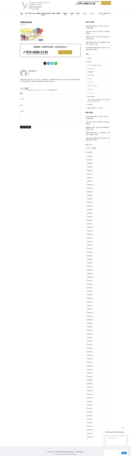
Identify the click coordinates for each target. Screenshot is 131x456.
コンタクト (84, 14)
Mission (78, 14)
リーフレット (92, 14)
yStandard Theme (58, 454)
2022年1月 (90, 351)
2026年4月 (90, 170)
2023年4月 (90, 298)
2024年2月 (90, 263)
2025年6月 (90, 206)
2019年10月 (90, 398)
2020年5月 (90, 376)
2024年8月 (90, 241)
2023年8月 (90, 284)
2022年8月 (90, 327)
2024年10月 (90, 234)
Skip (119, 453)
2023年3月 (90, 302)
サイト (21, 105)
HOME (21, 14)
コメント (22, 111)
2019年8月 (90, 405)
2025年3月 (90, 216)
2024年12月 (90, 227)
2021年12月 (90, 355)
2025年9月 (90, 195)
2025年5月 (90, 209)
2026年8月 (90, 156)
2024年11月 (90, 231)
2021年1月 (90, 362)
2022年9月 (90, 323)
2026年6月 (90, 163)
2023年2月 (90, 305)
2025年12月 (90, 184)
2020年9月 (90, 373)
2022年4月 (90, 341)
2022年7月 (90, 330)
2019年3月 (90, 419)
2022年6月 (90, 334)
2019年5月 (90, 415)
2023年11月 (90, 273)
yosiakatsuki (65, 454)
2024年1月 (90, 266)
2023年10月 (90, 277)
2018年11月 (90, 433)
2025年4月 (90, 213)
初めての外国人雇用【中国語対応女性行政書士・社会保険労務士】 (67, 452)
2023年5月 (90, 295)
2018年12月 (90, 430)
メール (22, 99)
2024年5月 (90, 252)
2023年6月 (90, 291)
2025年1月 (90, 223)
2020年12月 (90, 366)
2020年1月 (90, 390)
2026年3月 (90, 174)
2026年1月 (90, 181)
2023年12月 (90, 270)
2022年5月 (90, 337)
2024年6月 (90, 248)
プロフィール (90, 89)
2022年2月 (90, 348)
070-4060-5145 (86, 3)
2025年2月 (90, 220)
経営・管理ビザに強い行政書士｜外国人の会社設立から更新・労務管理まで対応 (42, 14)
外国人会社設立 (91, 96)
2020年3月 (90, 383)
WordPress (74, 454)
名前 (21, 93)
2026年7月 (90, 159)
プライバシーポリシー (92, 86)
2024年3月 (90, 259)
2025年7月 (90, 202)
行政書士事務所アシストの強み (95, 108)
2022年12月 (90, 312)
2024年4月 (90, 255)
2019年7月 (90, 408)
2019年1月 (90, 426)
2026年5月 (90, 167)
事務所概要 (90, 71)
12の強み (72, 14)
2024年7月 (90, 245)
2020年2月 (90, 387)
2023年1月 (90, 309)
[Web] (29, 73)
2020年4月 (90, 380)
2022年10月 (90, 319)
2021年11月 (90, 359)
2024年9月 (90, 238)
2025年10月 (90, 191)
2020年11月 (90, 369)
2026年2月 (90, 177)
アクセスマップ (91, 68)
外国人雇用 (65, 14)
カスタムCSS (90, 75)
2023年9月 (90, 280)
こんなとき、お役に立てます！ (104, 14)
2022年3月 (90, 344)
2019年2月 (90, 422)
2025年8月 (90, 199)
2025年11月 (90, 188)
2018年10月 (90, 437)
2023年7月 (90, 287)
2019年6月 (90, 412)
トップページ (90, 82)
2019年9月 (90, 401)
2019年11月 (90, 394)
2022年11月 (90, 316)
